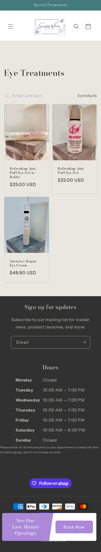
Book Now (74, 527)
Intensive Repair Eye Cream (23, 263)
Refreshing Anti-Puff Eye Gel (71, 170)
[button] (11, 26)
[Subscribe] (84, 342)
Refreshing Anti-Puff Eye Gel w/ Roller (23, 172)
